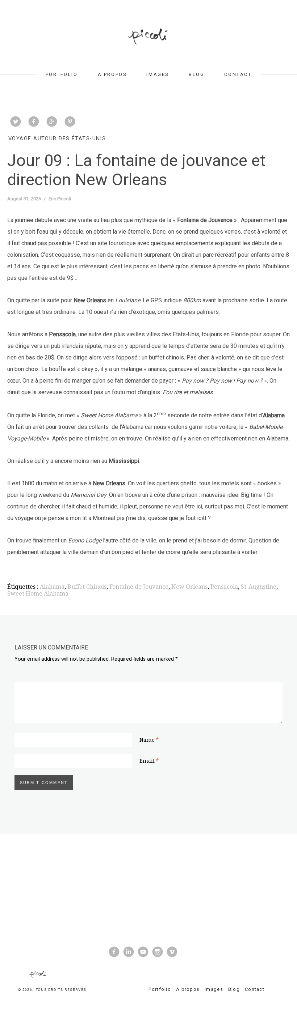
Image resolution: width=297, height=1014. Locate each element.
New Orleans (189, 586)
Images (157, 74)
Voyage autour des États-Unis (57, 139)
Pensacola (224, 586)
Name (147, 740)
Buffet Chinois (86, 586)
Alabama (52, 586)
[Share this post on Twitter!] (15, 122)
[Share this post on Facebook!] (33, 122)
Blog (196, 74)
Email (147, 761)
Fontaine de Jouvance (138, 586)
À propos (112, 74)
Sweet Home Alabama (37, 593)
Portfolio (62, 74)
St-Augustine (258, 586)
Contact (237, 74)
